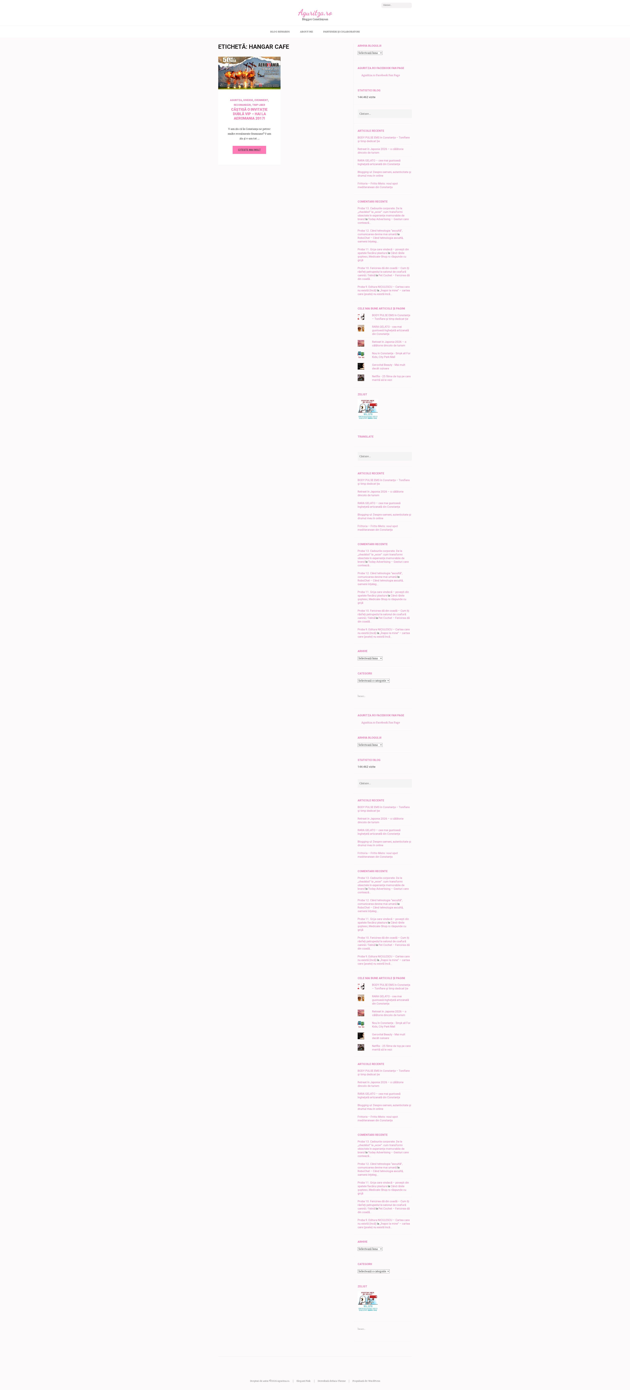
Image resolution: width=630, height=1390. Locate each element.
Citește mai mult (249, 149)
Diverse (248, 100)
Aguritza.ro (315, 12)
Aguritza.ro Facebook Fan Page (381, 68)
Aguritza (259, 84)
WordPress (374, 1381)
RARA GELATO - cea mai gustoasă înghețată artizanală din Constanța (390, 330)
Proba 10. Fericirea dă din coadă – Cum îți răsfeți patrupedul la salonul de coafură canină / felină (383, 271)
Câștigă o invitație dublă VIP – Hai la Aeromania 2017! (249, 113)
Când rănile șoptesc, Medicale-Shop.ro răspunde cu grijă (382, 256)
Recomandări (242, 105)
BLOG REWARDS (280, 31)
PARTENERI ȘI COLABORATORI (341, 31)
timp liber (258, 105)
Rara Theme (339, 1381)
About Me (306, 31)
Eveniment (261, 100)
